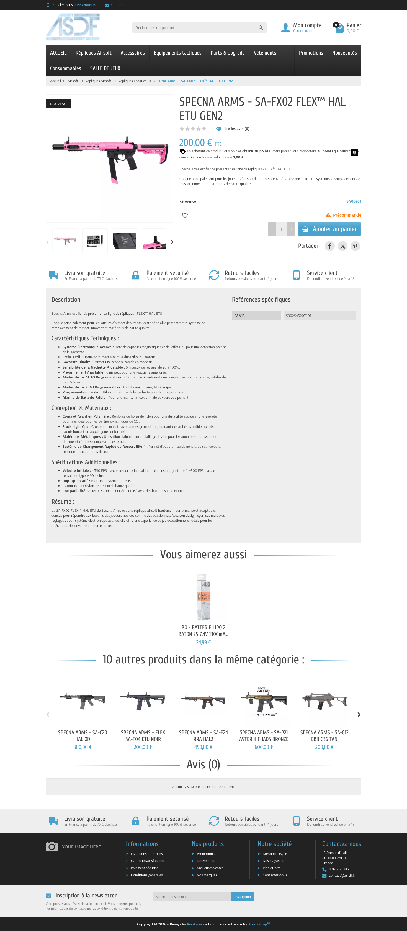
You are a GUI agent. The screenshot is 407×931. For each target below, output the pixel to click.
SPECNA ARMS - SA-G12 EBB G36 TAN (324, 735)
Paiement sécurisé (144, 867)
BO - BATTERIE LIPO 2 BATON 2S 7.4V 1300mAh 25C (203, 634)
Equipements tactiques (178, 53)
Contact (117, 4)
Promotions (311, 53)
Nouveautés (344, 53)
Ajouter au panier (335, 229)
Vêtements (265, 53)
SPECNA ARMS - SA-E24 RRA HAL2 (203, 735)
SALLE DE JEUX (105, 68)
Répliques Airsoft (94, 53)
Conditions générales (147, 875)
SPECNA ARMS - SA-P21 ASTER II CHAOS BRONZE (263, 735)
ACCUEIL (58, 53)
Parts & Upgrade (228, 53)
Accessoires (133, 53)
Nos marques (207, 875)
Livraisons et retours (147, 853)
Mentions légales (275, 853)
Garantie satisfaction (147, 860)
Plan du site (271, 867)
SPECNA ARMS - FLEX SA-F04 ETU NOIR (143, 735)
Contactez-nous (275, 875)
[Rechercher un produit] (261, 27)
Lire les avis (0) (236, 128)
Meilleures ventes (210, 867)
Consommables (65, 68)
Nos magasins (273, 860)
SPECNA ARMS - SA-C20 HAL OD (82, 735)
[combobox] (194, 27)
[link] (329, 246)
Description (65, 299)
